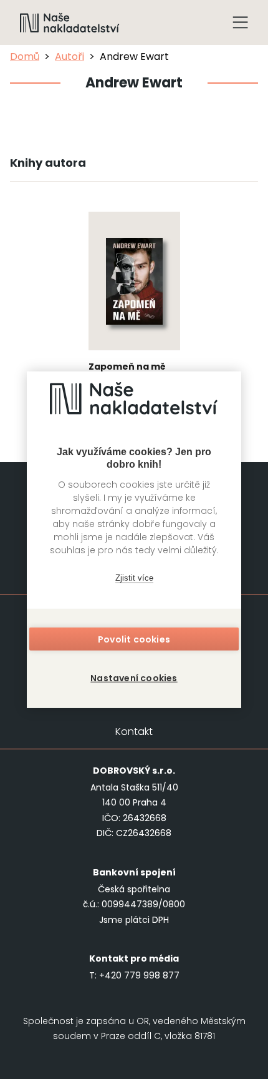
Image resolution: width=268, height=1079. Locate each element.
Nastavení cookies (133, 677)
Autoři (69, 56)
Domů (24, 56)
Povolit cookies (134, 639)
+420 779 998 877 (139, 975)
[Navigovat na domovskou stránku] (70, 22)
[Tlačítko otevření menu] (240, 22)
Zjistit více (134, 578)
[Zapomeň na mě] (134, 306)
